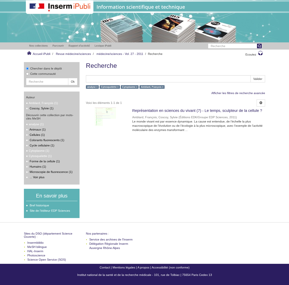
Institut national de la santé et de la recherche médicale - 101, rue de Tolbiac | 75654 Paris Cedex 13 (144, 275)
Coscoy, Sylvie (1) (42, 108)
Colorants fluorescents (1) (47, 140)
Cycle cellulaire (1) (42, 145)
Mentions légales (124, 267)
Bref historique (39, 205)
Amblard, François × (152, 87)
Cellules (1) (37, 134)
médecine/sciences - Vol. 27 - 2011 (119, 54)
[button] (38, 45)
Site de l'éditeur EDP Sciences (50, 210)
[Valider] (259, 46)
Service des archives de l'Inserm (111, 239)
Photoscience (36, 255)
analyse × (92, 87)
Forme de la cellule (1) (45, 161)
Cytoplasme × (129, 87)
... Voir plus (37, 177)
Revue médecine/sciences (73, 54)
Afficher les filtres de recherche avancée (238, 93)
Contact (105, 267)
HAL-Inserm (35, 251)
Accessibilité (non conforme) (171, 267)
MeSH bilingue (37, 247)
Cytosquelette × (109, 87)
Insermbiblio (35, 242)
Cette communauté (43, 73)
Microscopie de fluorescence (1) (51, 172)
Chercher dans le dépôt (46, 68)
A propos (143, 267)
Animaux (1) (37, 129)
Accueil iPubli (41, 54)
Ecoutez (250, 54)
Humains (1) (38, 166)
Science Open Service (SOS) (46, 259)
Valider (257, 79)
